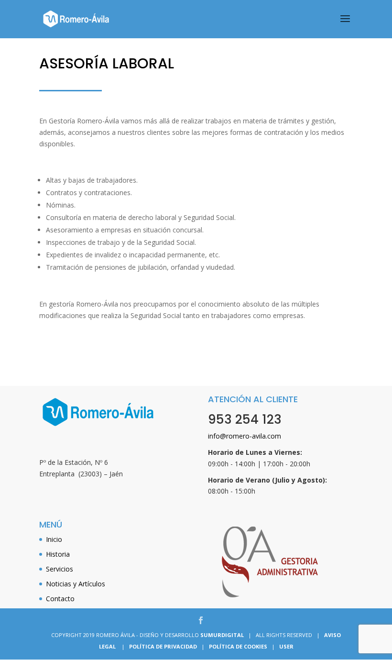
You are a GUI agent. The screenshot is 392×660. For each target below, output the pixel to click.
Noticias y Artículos (75, 583)
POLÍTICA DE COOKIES (238, 646)
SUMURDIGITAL (222, 634)
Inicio (54, 539)
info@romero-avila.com (244, 435)
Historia (58, 554)
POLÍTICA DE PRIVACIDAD (163, 646)
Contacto (60, 598)
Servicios (59, 568)
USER (286, 646)
